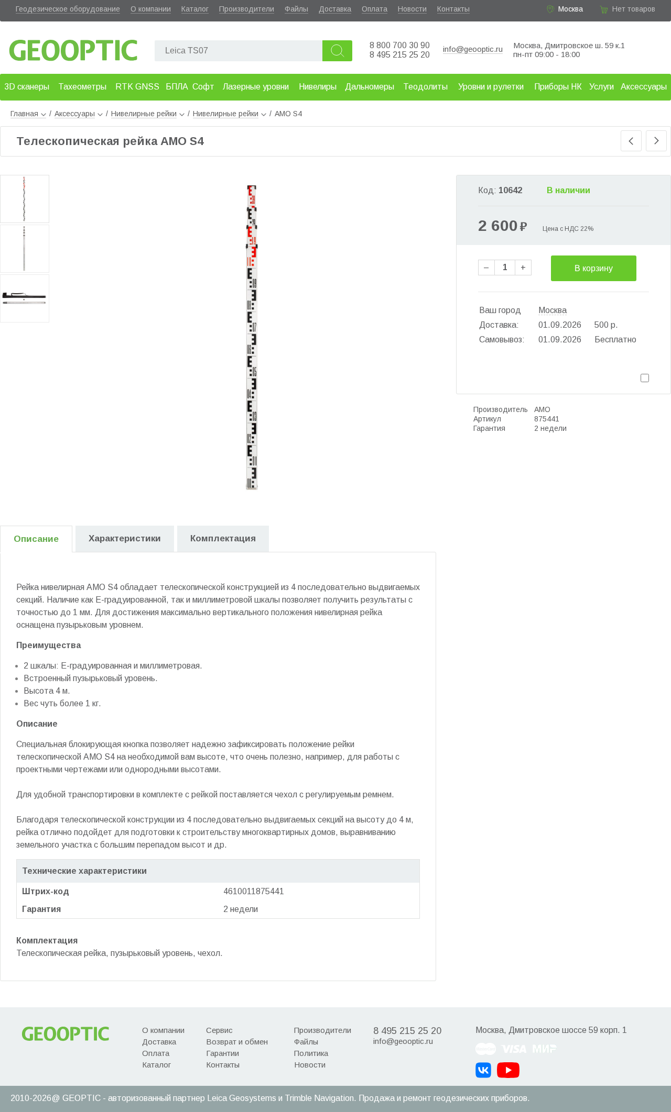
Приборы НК (558, 86)
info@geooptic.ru (473, 49)
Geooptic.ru (73, 47)
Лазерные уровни (256, 86)
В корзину (594, 268)
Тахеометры (82, 86)
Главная (24, 113)
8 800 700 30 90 (400, 45)
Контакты (453, 9)
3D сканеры (26, 86)
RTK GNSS (137, 86)
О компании (151, 9)
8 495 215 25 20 (400, 54)
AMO (542, 409)
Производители (246, 9)
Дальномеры (369, 86)
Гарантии (222, 1053)
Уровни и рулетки (491, 86)
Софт (203, 86)
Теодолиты (425, 86)
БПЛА (177, 86)
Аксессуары (644, 86)
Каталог (195, 9)
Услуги (601, 86)
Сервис (219, 1030)
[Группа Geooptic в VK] (483, 1070)
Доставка (335, 9)
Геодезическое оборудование (68, 9)
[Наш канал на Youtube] (508, 1070)
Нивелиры (318, 86)
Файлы (296, 9)
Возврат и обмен (237, 1041)
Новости (412, 9)
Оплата (374, 9)
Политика (311, 1053)
